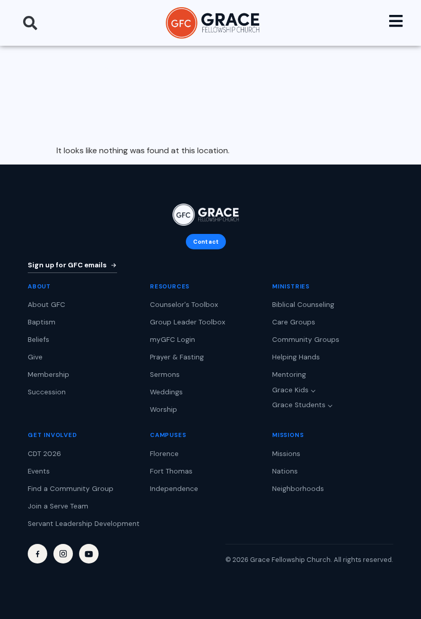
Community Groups (305, 339)
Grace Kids (290, 390)
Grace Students (299, 404)
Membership (48, 374)
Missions (286, 453)
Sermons (165, 374)
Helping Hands (296, 357)
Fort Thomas (171, 471)
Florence (164, 453)
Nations (285, 471)
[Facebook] (37, 553)
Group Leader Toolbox (187, 322)
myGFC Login (172, 339)
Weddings (166, 392)
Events (39, 471)
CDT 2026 (44, 453)
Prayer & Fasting (177, 357)
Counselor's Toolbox (184, 304)
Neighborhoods (298, 488)
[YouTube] (89, 553)
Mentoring (289, 374)
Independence (174, 488)
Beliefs (38, 339)
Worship (163, 409)
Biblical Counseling (303, 304)
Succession (47, 392)
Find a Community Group (70, 488)
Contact (206, 241)
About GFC (46, 304)
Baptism (41, 322)
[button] (30, 23)
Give (35, 357)
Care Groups (293, 322)
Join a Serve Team (58, 506)
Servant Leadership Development (84, 523)
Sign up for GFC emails (67, 265)
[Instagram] (63, 553)
